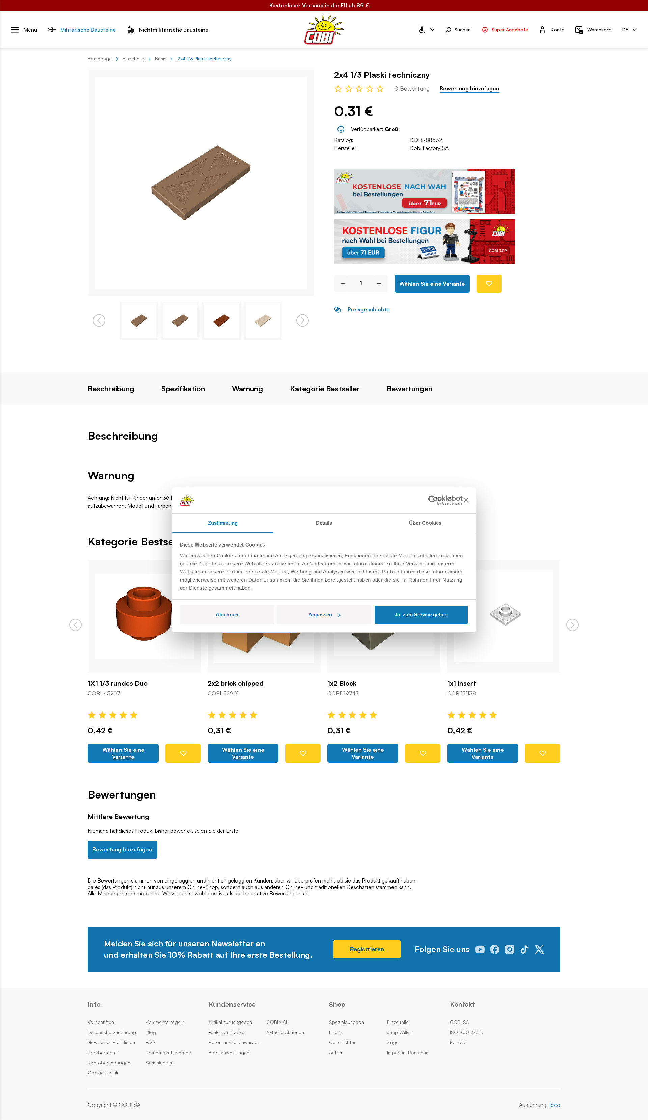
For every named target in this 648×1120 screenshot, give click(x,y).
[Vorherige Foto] (99, 320)
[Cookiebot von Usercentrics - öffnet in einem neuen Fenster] (433, 501)
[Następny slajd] (572, 625)
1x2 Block (341, 683)
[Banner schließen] (466, 500)
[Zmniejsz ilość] (340, 283)
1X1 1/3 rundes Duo (118, 683)
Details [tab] (324, 523)
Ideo (554, 1105)
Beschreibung (111, 388)
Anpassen (320, 614)
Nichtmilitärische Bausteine (173, 29)
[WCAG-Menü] (426, 29)
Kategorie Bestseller (325, 388)
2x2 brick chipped (236, 683)
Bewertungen (409, 388)
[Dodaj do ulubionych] (489, 284)
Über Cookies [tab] (425, 523)
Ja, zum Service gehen (421, 614)
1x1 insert (461, 683)
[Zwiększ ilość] (381, 283)
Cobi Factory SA (429, 148)
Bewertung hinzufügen (470, 88)
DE (625, 29)
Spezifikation (183, 388)
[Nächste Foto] (302, 320)
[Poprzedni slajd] (75, 625)
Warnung (247, 388)
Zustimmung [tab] (223, 523)
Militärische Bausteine (88, 29)
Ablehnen (227, 614)
